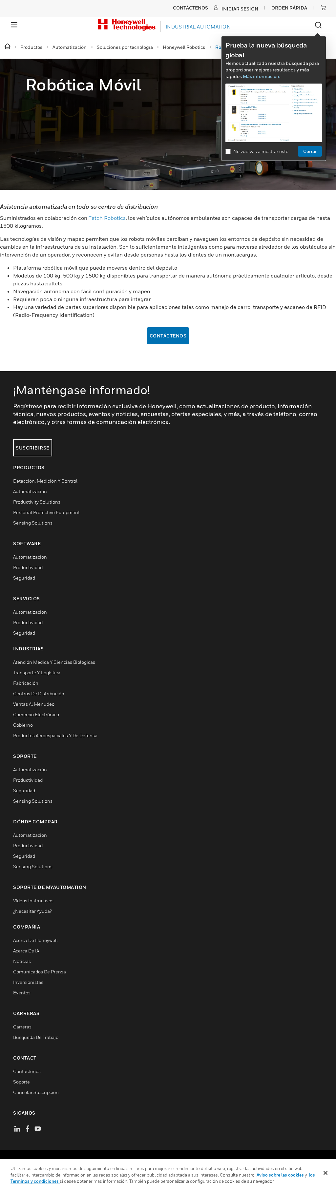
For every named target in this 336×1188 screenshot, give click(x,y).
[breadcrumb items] (8, 46)
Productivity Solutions (36, 502)
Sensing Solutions (32, 523)
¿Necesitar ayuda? (32, 911)
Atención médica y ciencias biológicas (54, 662)
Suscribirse (33, 447)
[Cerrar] (325, 1173)
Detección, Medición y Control (45, 481)
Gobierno (23, 725)
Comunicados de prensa (39, 971)
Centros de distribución (38, 693)
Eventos (22, 992)
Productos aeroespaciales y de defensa (55, 735)
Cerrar (310, 151)
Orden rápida (289, 7)
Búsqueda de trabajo (35, 1037)
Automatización (30, 491)
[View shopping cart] (323, 7)
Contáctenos (168, 335)
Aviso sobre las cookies (281, 1175)
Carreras (22, 1026)
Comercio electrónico (36, 714)
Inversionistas (28, 982)
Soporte (21, 1081)
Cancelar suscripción (36, 1092)
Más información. (261, 76)
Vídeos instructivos (33, 900)
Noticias (22, 961)
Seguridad (24, 578)
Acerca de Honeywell (35, 940)
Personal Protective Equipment (46, 512)
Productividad (28, 567)
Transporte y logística (36, 672)
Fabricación (25, 683)
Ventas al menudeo (33, 704)
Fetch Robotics (107, 218)
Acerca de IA (26, 950)
